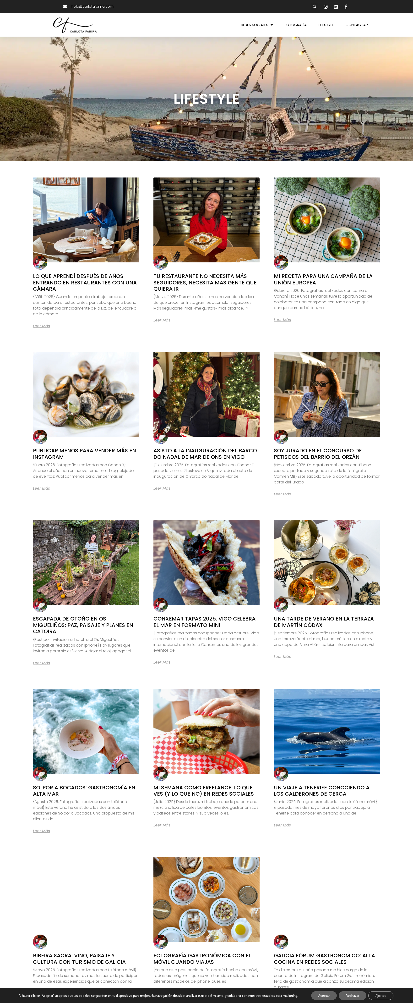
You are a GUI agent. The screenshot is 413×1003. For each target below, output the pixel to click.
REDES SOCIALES (254, 24)
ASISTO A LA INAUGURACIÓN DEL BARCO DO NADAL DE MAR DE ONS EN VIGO (205, 453)
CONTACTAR (357, 24)
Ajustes (380, 995)
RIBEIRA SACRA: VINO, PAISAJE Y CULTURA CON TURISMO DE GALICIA (79, 958)
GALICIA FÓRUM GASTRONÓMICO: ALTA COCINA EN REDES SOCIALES (324, 958)
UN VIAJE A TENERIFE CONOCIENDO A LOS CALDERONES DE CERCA (322, 791)
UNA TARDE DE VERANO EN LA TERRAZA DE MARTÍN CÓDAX (324, 622)
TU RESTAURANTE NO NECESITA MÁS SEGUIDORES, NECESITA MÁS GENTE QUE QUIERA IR (205, 282)
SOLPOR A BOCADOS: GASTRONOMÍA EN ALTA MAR (84, 791)
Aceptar (324, 995)
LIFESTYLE (326, 24)
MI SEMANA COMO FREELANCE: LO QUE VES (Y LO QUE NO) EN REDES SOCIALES (203, 791)
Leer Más (41, 326)
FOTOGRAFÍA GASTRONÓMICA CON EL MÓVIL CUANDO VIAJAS (202, 958)
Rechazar (352, 995)
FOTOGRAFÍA (296, 24)
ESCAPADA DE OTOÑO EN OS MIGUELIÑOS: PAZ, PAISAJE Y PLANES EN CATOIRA (83, 625)
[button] (314, 6)
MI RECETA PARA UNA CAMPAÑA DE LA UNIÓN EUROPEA (323, 279)
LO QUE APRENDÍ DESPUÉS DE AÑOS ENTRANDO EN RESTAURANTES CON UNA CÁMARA (85, 282)
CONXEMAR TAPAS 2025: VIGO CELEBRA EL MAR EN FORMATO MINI (204, 622)
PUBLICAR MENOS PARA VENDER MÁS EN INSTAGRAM (84, 453)
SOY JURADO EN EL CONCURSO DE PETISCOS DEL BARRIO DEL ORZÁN (318, 453)
